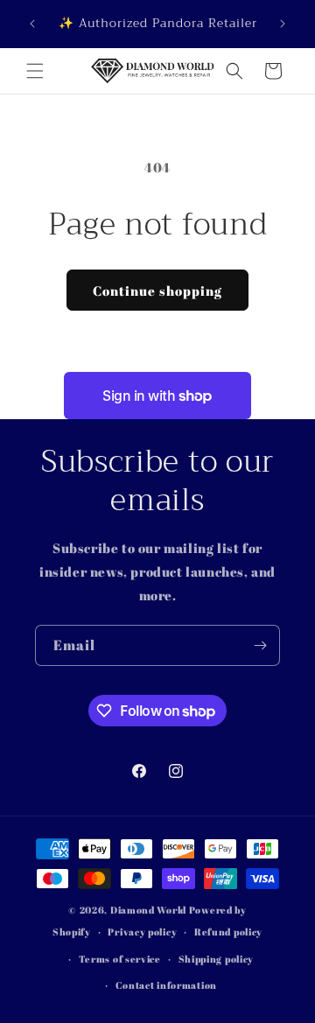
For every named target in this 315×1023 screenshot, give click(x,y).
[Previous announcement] (32, 23)
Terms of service (120, 958)
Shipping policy (216, 958)
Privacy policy (142, 931)
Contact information (166, 984)
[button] (35, 71)
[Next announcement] (282, 23)
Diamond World (149, 909)
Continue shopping (157, 290)
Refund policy (228, 931)
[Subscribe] (260, 645)
